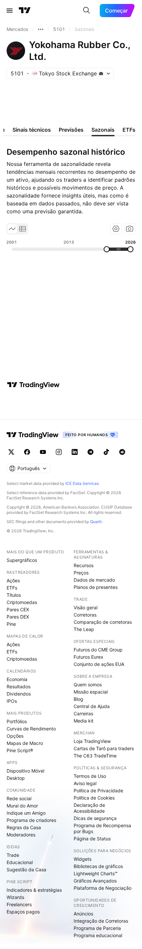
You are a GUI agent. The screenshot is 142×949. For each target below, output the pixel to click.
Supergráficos (22, 560)
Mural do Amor (22, 805)
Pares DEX (18, 616)
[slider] (107, 249)
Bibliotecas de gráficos (98, 866)
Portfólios (17, 721)
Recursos (83, 565)
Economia (17, 679)
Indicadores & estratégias (34, 890)
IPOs (12, 701)
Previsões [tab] (71, 129)
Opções (15, 736)
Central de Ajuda (92, 706)
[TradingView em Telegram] (90, 452)
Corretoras (85, 615)
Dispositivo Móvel (25, 771)
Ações (13, 580)
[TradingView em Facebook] (27, 452)
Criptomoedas (22, 602)
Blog (78, 699)
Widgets (82, 859)
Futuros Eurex (88, 657)
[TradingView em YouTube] (43, 452)
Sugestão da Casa (26, 869)
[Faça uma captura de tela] (129, 228)
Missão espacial (91, 692)
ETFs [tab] (129, 129)
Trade (13, 855)
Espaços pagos (23, 911)
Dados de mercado (94, 580)
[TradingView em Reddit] (122, 452)
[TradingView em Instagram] (58, 452)
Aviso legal (85, 783)
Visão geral (85, 607)
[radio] (12, 228)
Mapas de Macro (25, 743)
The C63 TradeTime (95, 755)
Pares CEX (18, 609)
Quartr (96, 521)
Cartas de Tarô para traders (104, 748)
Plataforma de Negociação (102, 888)
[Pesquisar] (86, 10)
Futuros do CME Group (98, 649)
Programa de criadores (31, 820)
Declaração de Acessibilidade (89, 808)
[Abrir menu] (9, 10)
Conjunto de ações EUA (99, 664)
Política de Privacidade (98, 790)
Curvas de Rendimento (31, 728)
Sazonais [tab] (103, 129)
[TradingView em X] (11, 452)
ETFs (12, 588)
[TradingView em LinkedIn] (74, 452)
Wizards (15, 897)
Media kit (83, 721)
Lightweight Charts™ (96, 873)
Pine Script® (20, 750)
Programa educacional (98, 935)
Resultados (18, 686)
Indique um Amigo (26, 813)
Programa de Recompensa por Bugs (102, 828)
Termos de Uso (90, 776)
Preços (81, 572)
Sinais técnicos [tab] (32, 129)
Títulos (14, 595)
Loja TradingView (92, 741)
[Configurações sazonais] (116, 228)
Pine (11, 624)
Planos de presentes (96, 587)
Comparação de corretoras (103, 622)
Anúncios (83, 913)
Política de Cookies (94, 798)
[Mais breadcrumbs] (41, 29)
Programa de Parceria (97, 928)
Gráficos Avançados (95, 880)
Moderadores (21, 834)
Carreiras (83, 713)
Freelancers (19, 904)
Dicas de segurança (95, 818)
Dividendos (19, 694)
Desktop (16, 778)
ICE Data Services (82, 483)
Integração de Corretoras (101, 921)
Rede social (19, 798)
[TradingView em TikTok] (106, 452)
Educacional (20, 862)
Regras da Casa (24, 827)
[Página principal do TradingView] (25, 10)
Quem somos (88, 684)
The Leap (84, 629)
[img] (101, 73)
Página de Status (92, 838)
